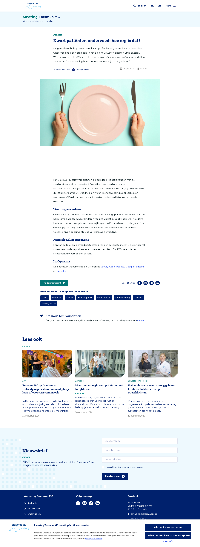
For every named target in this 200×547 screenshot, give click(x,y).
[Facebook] (139, 283)
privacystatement (93, 539)
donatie (140, 320)
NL (152, 5)
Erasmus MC (34, 514)
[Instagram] (145, 283)
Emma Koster (104, 297)
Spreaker (62, 271)
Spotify (104, 266)
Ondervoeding (123, 297)
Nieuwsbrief (34, 508)
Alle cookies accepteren (168, 527)
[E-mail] (151, 283)
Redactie (32, 503)
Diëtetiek (56, 297)
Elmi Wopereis (85, 297)
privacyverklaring (135, 467)
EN (159, 5)
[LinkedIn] (157, 283)
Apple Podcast (117, 266)
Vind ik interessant (52, 283)
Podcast (139, 297)
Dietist (69, 297)
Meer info (168, 541)
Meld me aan (112, 476)
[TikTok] (91, 503)
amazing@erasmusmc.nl (144, 514)
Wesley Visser (49, 303)
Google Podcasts (135, 266)
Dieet (44, 297)
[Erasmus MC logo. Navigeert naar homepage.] (33, 6)
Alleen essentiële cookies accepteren (169, 535)
